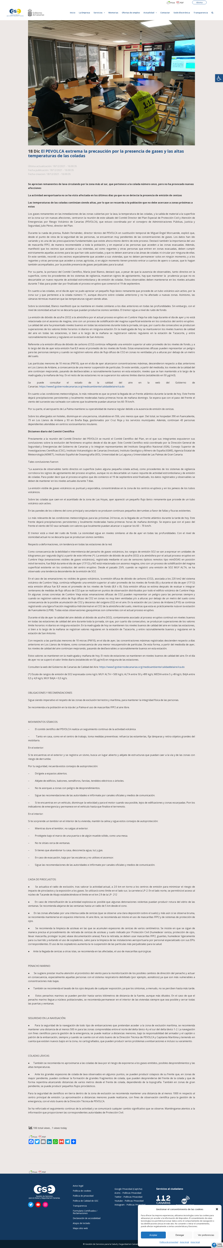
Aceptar (153, 1235)
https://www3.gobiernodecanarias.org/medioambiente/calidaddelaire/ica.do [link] (82, 386)
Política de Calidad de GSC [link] (85, 1201)
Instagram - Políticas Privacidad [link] (130, 1204)
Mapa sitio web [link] (80, 1228)
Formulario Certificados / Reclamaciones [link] (85, 1212)
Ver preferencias (206, 1235)
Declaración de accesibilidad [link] (86, 1218)
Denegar (180, 1235)
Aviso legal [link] (184, 1242)
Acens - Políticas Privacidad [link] (128, 1192)
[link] (219, 78)
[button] (216, 1209)
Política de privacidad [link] (169, 1242)
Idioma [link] (199, 2)
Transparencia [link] (80, 1206)
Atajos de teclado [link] (81, 1223)
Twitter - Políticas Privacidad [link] (128, 1196)
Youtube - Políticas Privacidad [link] (129, 1200)
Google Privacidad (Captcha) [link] (128, 1188)
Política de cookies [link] (82, 1191)
